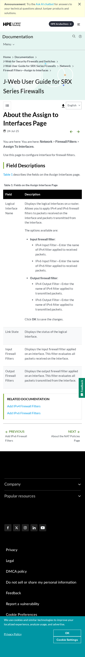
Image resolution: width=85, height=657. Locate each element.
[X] (16, 528)
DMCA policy (16, 571)
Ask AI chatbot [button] (45, 4)
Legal (10, 561)
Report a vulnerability (22, 604)
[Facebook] (7, 528)
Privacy (11, 550)
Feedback (13, 593)
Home (7, 57)
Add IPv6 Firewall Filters (24, 413)
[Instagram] (25, 528)
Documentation (17, 36)
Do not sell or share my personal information (41, 582)
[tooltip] (63, 106)
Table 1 (8, 174)
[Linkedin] (34, 528)
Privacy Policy (13, 634)
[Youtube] (42, 528)
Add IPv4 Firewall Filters (24, 406)
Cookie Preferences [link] (21, 615)
